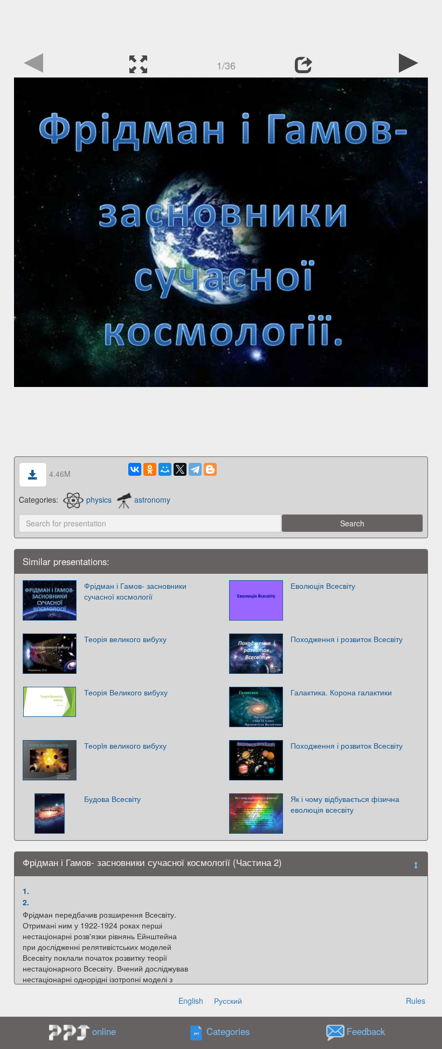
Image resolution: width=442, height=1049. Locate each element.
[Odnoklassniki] (149, 469)
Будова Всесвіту (112, 798)
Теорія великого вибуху (125, 638)
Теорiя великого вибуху (125, 745)
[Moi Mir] (164, 469)
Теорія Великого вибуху (126, 692)
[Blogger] (210, 469)
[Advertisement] (221, 24)
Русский (228, 1000)
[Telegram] (195, 469)
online (104, 1031)
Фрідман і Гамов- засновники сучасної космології (135, 591)
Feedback (366, 1031)
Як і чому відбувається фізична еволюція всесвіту (345, 804)
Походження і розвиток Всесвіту (347, 638)
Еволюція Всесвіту (323, 585)
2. (26, 902)
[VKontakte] (134, 469)
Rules (415, 1000)
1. (26, 890)
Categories (228, 1031)
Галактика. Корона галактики (341, 692)
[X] (180, 469)
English (190, 1000)
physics (99, 499)
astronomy (152, 499)
